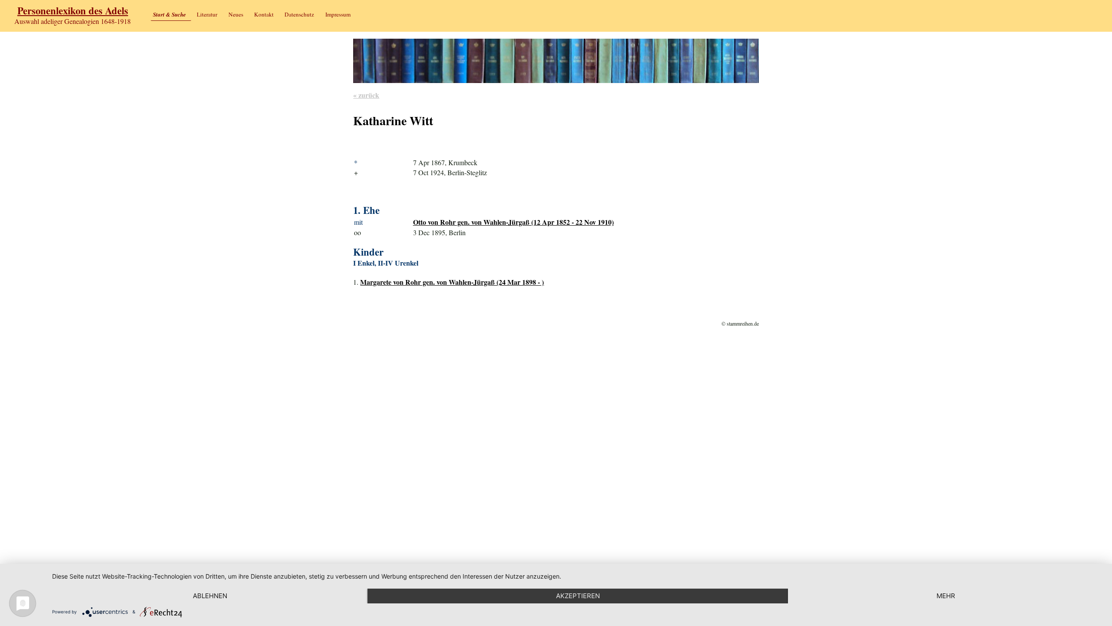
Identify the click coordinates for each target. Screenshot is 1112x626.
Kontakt (264, 14)
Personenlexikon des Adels (72, 10)
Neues (235, 14)
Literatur (207, 14)
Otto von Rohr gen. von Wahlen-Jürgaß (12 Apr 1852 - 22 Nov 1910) (513, 222)
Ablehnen (210, 596)
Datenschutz (299, 14)
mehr (946, 596)
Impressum (338, 14)
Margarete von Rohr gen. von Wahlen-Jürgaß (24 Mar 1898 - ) (452, 282)
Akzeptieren (578, 596)
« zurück (366, 95)
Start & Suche (169, 14)
